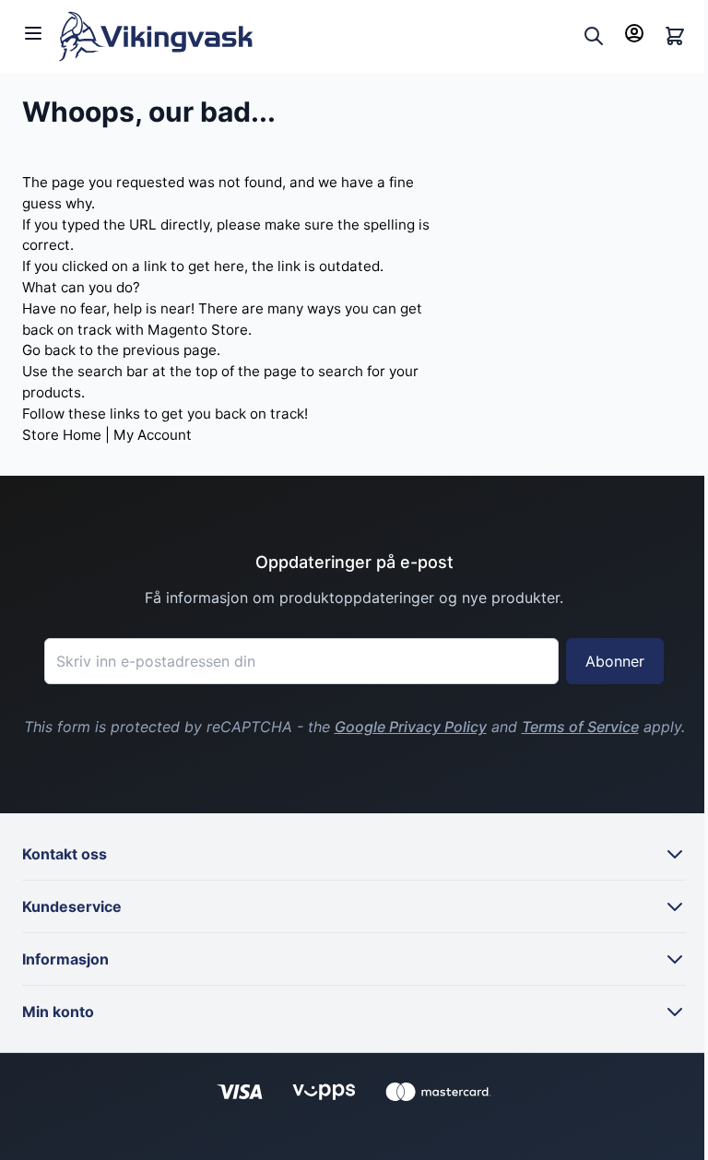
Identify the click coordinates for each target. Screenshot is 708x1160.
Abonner (614, 661)
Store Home (61, 435)
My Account (152, 435)
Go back (49, 350)
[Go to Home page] (317, 36)
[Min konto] (634, 33)
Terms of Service (580, 726)
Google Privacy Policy (411, 726)
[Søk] (594, 36)
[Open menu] (33, 33)
